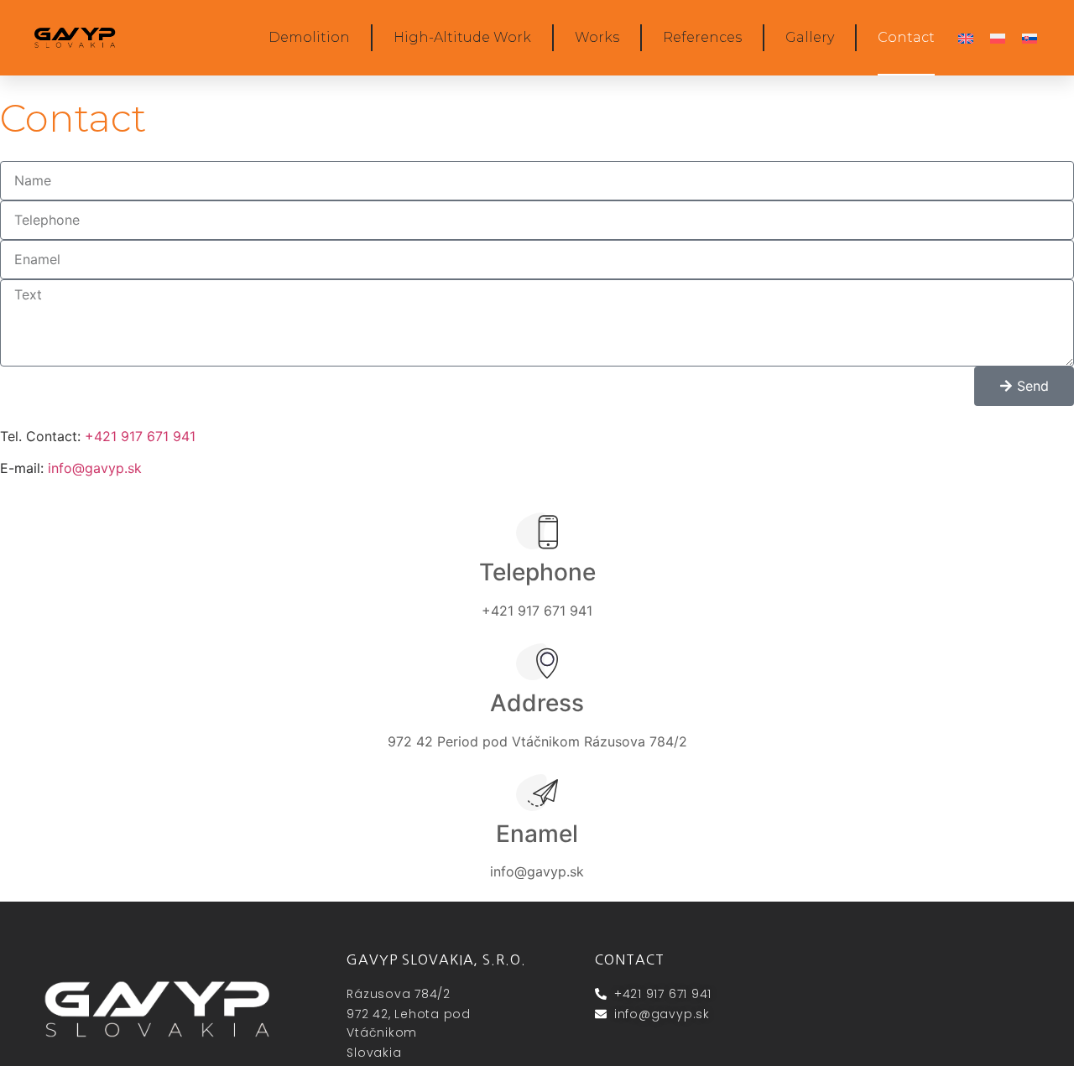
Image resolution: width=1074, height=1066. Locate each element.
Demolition (309, 37)
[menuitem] (966, 38)
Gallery (809, 37)
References (702, 37)
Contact (906, 37)
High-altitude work (462, 37)
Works (597, 37)
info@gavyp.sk (95, 468)
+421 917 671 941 (140, 436)
